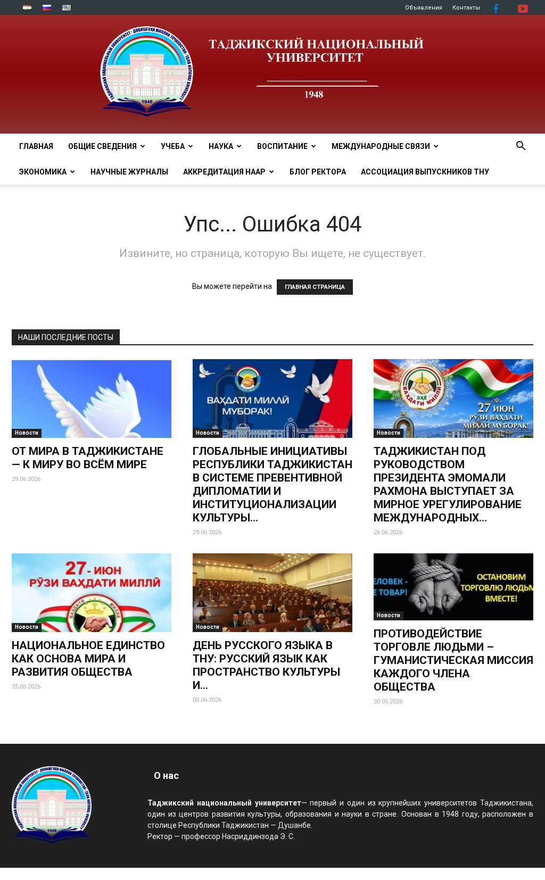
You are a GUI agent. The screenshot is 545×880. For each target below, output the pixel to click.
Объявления (423, 7)
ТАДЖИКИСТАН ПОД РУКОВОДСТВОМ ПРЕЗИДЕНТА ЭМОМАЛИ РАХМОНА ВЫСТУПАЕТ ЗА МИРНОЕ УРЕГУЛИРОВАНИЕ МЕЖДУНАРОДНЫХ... (448, 484)
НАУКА (221, 146)
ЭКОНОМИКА (43, 172)
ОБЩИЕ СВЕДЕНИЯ (102, 146)
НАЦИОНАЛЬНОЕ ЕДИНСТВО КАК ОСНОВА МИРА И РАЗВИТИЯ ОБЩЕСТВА (88, 658)
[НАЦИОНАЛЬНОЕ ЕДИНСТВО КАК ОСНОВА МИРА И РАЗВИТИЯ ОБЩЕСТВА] (91, 592)
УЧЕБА (173, 146)
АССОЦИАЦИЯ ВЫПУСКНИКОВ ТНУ (425, 172)
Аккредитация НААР (224, 172)
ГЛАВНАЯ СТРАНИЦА (315, 287)
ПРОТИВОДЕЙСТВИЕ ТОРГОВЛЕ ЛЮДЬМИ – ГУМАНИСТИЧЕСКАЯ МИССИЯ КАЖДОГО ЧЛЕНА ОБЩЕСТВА (453, 660)
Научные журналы (129, 172)
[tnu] (272, 74)
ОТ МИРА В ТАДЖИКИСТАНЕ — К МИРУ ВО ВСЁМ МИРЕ (87, 458)
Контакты (466, 7)
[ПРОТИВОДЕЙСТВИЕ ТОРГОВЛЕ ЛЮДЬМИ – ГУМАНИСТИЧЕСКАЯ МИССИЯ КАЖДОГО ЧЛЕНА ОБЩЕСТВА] (453, 586)
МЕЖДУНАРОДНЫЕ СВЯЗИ (381, 146)
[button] (520, 147)
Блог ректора (318, 172)
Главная (36, 146)
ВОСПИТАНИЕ (282, 146)
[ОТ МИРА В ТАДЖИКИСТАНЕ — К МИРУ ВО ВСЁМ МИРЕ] (91, 398)
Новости (26, 433)
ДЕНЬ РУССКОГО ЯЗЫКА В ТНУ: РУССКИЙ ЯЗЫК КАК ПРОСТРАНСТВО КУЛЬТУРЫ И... (266, 665)
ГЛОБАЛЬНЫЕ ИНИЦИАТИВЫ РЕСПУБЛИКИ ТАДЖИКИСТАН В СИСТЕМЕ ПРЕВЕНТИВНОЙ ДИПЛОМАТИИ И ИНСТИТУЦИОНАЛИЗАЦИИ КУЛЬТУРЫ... (272, 484)
